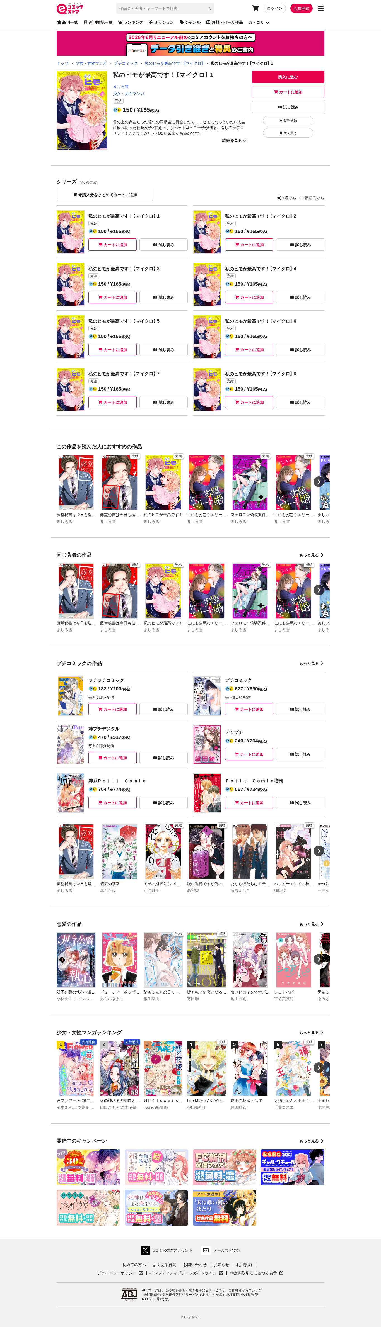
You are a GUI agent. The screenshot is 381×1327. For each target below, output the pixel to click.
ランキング (133, 22)
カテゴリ (256, 22)
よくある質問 (164, 1264)
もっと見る (309, 555)
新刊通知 (290, 121)
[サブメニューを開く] (320, 8)
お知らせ (221, 1264)
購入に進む (288, 77)
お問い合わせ (195, 1264)
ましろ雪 (121, 86)
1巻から (289, 198)
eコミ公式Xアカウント (168, 1251)
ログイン (275, 8)
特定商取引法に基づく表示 (257, 1273)
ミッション (164, 22)
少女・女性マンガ (128, 93)
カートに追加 (291, 92)
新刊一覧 (70, 22)
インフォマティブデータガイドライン (183, 1273)
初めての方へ (134, 1264)
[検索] (209, 8)
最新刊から (314, 198)
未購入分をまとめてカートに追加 (107, 195)
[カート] (255, 8)
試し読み (291, 107)
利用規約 (244, 1264)
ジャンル (193, 22)
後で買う (290, 133)
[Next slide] (318, 481)
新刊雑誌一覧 (100, 22)
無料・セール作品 (227, 22)
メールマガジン (227, 1250)
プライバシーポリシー (120, 1273)
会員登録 (301, 8)
